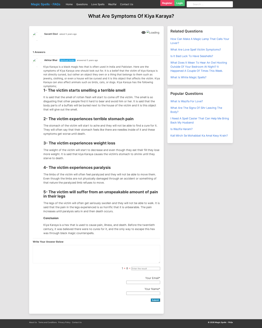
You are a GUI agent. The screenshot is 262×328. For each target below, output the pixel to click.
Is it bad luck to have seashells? (191, 56)
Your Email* (152, 278)
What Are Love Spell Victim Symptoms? (195, 49)
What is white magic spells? (188, 77)
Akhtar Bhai (50, 60)
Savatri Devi (51, 33)
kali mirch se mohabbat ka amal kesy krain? (199, 135)
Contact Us (77, 322)
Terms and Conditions (47, 322)
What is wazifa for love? (186, 101)
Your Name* (152, 289)
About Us (33, 322)
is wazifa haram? (181, 129)
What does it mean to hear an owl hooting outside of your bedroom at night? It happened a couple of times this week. (198, 66)
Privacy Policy (64, 322)
